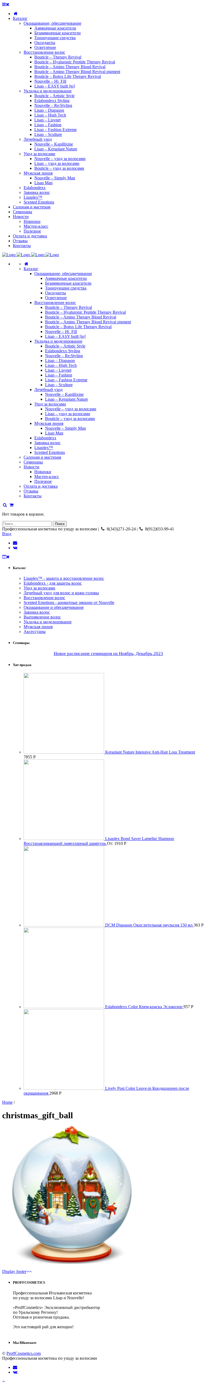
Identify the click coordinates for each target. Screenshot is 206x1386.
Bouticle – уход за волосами (70, 418)
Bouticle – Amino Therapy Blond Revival (80, 317)
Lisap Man (54, 433)
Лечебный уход (48, 389)
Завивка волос (47, 442)
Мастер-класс (46, 476)
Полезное (43, 481)
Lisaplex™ (43, 447)
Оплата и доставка (41, 486)
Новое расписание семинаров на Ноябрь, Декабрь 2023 (108, 653)
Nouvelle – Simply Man (65, 428)
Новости (31, 467)
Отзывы (31, 491)
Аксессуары (35, 631)
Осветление (56, 297)
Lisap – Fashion (58, 375)
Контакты (33, 496)
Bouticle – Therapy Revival (68, 307)
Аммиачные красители (66, 278)
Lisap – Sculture (59, 384)
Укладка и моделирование (58, 341)
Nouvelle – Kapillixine (64, 394)
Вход (6, 533)
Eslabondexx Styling (62, 351)
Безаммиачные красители (68, 283)
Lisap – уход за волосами (67, 413)
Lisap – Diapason (60, 360)
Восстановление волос (55, 302)
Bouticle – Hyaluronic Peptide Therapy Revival (85, 312)
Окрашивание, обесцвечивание (63, 273)
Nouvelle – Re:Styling (64, 355)
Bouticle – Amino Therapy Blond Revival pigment (88, 322)
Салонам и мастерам (42, 457)
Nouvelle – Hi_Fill (61, 331)
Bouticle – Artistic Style (65, 346)
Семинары (33, 462)
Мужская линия (48, 423)
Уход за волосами (50, 404)
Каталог (31, 268)
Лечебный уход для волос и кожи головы (61, 593)
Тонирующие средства (65, 288)
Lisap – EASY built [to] (65, 336)
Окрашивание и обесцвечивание (54, 607)
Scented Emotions (49, 452)
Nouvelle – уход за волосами (70, 409)
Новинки (42, 471)
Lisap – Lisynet (58, 370)
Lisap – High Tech (61, 365)
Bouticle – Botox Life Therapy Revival (78, 326)
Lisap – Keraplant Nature (66, 399)
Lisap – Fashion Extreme (66, 380)
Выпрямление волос (42, 617)
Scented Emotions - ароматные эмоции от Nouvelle (69, 602)
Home (7, 1102)
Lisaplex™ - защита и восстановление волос (64, 578)
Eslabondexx (45, 438)
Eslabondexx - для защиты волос (53, 583)
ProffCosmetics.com (23, 1353)
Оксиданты (55, 293)
